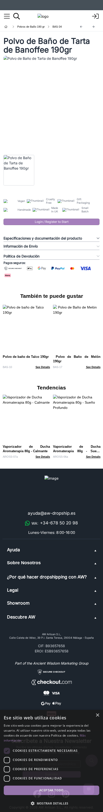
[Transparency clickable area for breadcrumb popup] (32, 26)
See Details (43, 367)
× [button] (97, 715)
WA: (55, 522)
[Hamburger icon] (7, 16)
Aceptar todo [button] (51, 790)
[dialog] (51, 761)
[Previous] (81, 26)
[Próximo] (93, 26)
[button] (51, 803)
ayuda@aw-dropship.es (52, 513)
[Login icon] (95, 16)
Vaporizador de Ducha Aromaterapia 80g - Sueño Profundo (76, 451)
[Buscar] (16, 16)
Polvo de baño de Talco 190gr (26, 357)
